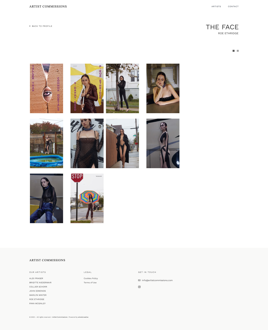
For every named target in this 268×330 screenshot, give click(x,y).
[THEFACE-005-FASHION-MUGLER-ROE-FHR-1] (67, 64)
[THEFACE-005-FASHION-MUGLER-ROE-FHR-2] (143, 64)
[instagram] (139, 287)
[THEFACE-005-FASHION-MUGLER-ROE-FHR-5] (67, 174)
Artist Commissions (59, 317)
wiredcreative (83, 317)
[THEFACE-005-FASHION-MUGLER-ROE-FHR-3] (67, 119)
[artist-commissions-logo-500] (48, 6)
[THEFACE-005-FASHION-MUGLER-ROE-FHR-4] (143, 119)
